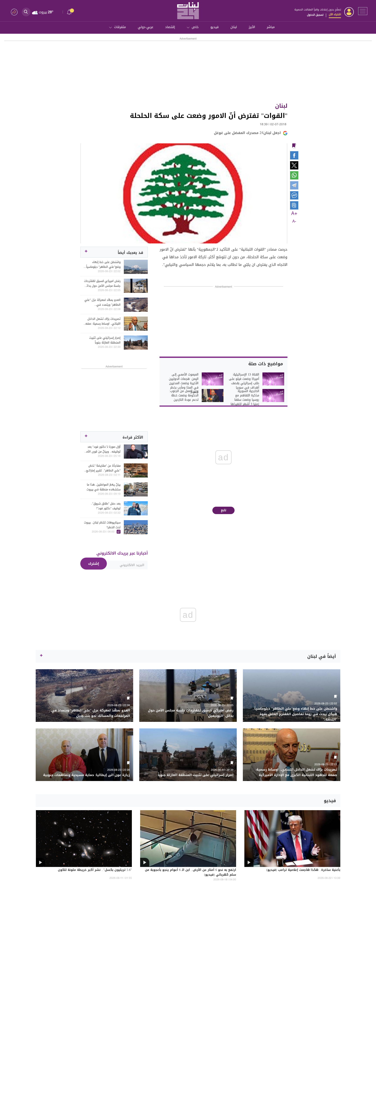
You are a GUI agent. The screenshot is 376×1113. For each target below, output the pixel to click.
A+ (294, 213)
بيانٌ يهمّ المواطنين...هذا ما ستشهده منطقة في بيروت (104, 487)
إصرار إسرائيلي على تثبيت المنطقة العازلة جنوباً (105, 340)
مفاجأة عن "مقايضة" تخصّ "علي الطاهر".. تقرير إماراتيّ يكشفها (103, 468)
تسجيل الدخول (315, 14)
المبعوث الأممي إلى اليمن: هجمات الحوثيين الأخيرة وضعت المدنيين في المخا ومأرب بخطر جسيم (183, 383)
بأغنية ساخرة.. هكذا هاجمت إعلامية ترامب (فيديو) (303, 870)
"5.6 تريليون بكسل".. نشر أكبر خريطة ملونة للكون (95, 870)
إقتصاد (170, 27)
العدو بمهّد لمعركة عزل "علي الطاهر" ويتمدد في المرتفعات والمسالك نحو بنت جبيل (102, 302)
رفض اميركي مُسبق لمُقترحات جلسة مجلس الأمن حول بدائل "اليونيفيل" (102, 283)
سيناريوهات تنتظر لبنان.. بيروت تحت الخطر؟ (102, 525)
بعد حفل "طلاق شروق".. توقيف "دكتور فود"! (106, 506)
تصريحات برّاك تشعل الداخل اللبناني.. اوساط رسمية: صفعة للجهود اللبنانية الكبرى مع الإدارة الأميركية (102, 321)
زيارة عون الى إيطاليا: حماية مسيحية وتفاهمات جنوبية (86, 775)
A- (294, 221)
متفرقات (120, 27)
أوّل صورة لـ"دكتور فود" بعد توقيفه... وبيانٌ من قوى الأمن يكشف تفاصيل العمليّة (102, 449)
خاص (195, 27)
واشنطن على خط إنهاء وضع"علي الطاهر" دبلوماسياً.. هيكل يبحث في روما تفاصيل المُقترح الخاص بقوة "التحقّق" (103, 264)
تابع (223, 510)
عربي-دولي (145, 27)
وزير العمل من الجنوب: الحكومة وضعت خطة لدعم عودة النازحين (183, 395)
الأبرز (252, 27)
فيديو (214, 27)
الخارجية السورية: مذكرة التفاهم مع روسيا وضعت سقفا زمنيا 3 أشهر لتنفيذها (245, 397)
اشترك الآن (335, 14)
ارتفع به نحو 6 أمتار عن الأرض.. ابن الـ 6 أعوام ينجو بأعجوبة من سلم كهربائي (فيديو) (190, 873)
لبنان (233, 27)
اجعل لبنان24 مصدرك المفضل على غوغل (247, 132)
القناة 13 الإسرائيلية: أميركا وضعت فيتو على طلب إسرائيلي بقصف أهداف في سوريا (244, 381)
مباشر (271, 27)
